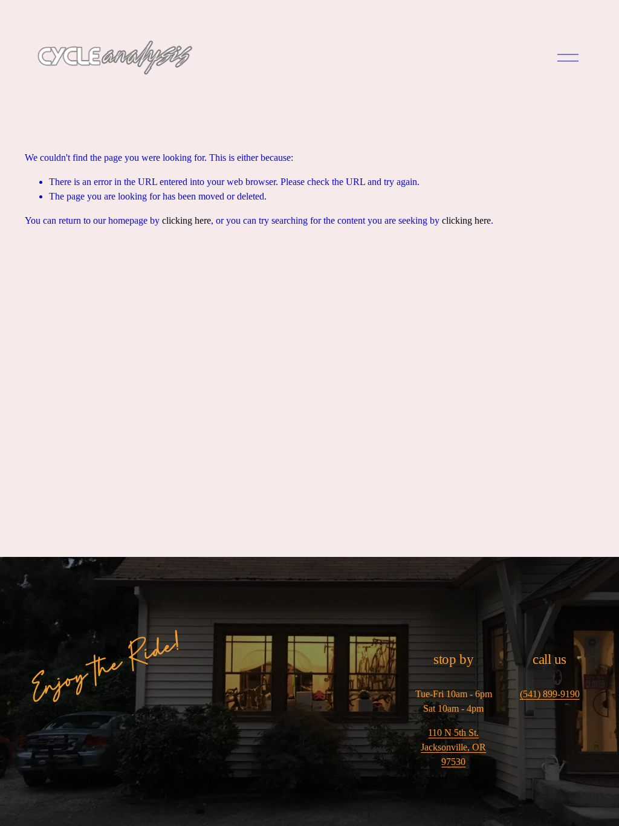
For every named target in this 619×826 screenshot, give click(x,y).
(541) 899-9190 (550, 694)
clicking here (186, 220)
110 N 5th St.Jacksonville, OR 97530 (453, 747)
